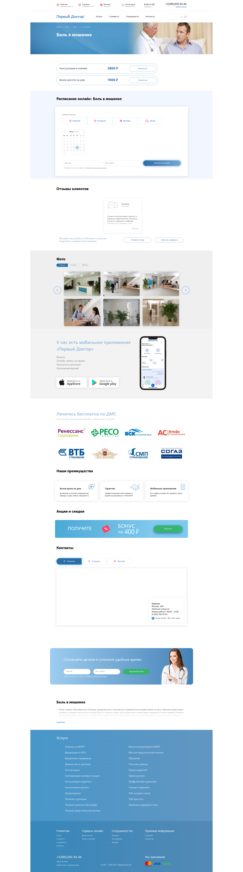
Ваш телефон (109, 163)
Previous (57, 290)
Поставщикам (117, 839)
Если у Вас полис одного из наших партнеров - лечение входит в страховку (85, 419)
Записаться (142, 69)
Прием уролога (137, 776)
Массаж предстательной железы (146, 753)
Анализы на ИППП (74, 747)
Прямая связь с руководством (67, 865)
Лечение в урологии (75, 799)
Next (185, 290)
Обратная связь (62, 862)
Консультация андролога (78, 782)
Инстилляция (72, 770)
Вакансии (115, 835)
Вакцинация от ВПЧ (75, 753)
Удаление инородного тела (143, 805)
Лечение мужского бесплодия (81, 805)
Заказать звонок (181, 7)
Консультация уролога (77, 787)
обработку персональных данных (97, 168)
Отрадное (74, 265)
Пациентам (149, 839)
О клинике (149, 835)
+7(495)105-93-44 (176, 4)
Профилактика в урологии (142, 782)
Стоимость (114, 17)
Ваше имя (68, 163)
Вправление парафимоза (78, 758)
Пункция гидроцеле (139, 787)
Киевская (62, 265)
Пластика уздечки (138, 764)
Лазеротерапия (73, 793)
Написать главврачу (169, 240)
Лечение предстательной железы (82, 811)
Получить (168, 529)
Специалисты (132, 17)
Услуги (99, 17)
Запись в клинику (88, 839)
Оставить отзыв (137, 240)
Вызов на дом (87, 835)
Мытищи (85, 265)
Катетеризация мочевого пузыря (82, 776)
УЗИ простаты (136, 799)
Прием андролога (138, 770)
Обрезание (134, 758)
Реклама (115, 842)
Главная (58, 27)
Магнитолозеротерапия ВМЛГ (144, 747)
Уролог (75, 27)
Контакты (150, 17)
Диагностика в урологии (78, 764)
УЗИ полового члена (139, 793)
